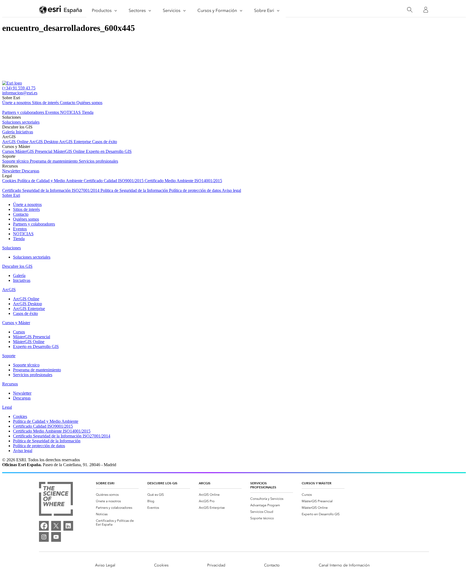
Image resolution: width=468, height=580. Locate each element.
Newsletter (12, 171)
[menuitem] (117, 494)
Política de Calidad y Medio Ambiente (50, 180)
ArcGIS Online (15, 141)
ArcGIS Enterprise (75, 141)
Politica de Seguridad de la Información (134, 190)
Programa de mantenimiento (54, 161)
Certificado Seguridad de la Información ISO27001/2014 (51, 190)
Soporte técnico (16, 161)
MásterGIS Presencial (34, 151)
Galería (9, 132)
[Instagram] (44, 537)
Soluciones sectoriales (21, 122)
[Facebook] (44, 526)
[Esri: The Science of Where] (56, 499)
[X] (56, 526)
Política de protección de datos (195, 190)
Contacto (68, 102)
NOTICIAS (71, 112)
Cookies (9, 180)
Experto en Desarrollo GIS (109, 151)
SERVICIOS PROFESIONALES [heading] (263, 485)
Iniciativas (24, 132)
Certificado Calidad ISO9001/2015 (114, 180)
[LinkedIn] (68, 526)
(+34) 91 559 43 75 (18, 88)
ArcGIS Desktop (44, 141)
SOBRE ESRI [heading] (105, 483)
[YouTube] (56, 537)
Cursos (8, 151)
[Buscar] (409, 9)
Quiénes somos (89, 102)
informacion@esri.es (19, 93)
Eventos (52, 112)
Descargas (30, 171)
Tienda (87, 112)
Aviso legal (231, 190)
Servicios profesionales (98, 161)
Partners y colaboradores (23, 112)
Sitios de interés (46, 102)
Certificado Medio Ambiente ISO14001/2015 (183, 180)
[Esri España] (60, 10)
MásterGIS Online (69, 151)
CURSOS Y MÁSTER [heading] (317, 483)
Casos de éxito (104, 141)
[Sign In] (425, 9)
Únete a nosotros (17, 102)
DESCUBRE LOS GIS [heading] (162, 483)
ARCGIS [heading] (204, 483)
